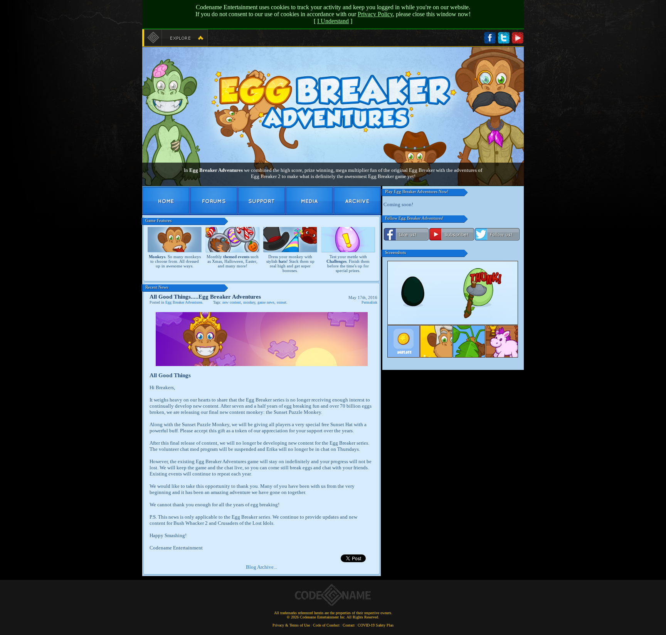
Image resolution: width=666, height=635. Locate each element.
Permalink (369, 302)
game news (265, 302)
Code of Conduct (326, 625)
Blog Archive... (261, 567)
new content (231, 302)
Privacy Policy (375, 14)
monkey (249, 302)
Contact (349, 625)
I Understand (333, 21)
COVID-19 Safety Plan (376, 625)
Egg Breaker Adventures (183, 302)
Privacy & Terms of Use (291, 625)
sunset (281, 302)
